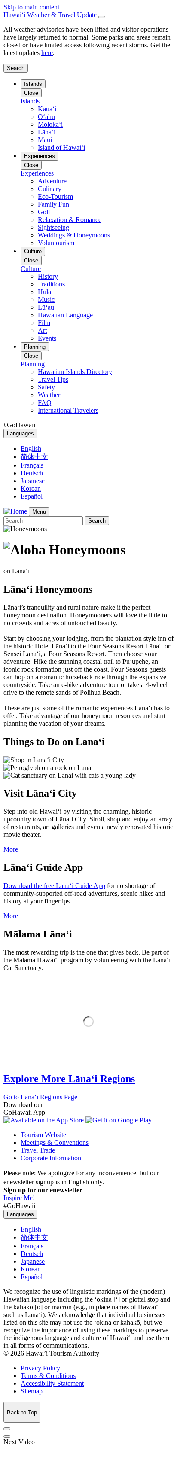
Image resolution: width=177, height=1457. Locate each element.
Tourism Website (43, 1134)
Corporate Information (51, 1158)
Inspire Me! (19, 1197)
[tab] (88, 15)
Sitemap (32, 1391)
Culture (33, 251)
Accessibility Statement (52, 1383)
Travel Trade (38, 1150)
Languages (20, 433)
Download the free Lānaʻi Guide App (54, 885)
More (10, 849)
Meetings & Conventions (54, 1142)
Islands (33, 84)
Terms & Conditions (48, 1375)
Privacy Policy (40, 1368)
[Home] (16, 511)
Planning (35, 347)
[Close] (101, 17)
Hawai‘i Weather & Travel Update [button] (50, 14)
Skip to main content (31, 7)
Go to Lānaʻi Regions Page (40, 1097)
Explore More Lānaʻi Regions (69, 1078)
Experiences (39, 156)
